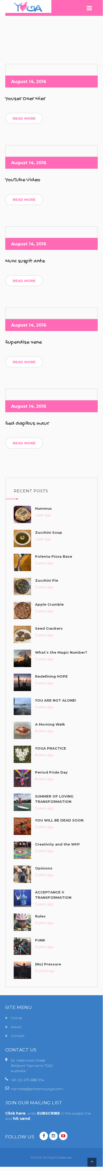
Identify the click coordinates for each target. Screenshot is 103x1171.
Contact (17, 1035)
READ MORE (24, 118)
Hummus (43, 508)
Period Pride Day (51, 772)
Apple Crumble (49, 604)
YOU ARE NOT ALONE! (55, 700)
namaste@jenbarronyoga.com (37, 1088)
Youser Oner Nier (25, 98)
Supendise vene (23, 342)
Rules (40, 916)
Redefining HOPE (51, 676)
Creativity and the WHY (57, 844)
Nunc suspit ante (25, 261)
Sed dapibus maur (27, 423)
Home (16, 1017)
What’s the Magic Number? (61, 652)
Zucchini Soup (48, 532)
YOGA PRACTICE (50, 748)
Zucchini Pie (46, 580)
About (16, 1026)
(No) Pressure (48, 964)
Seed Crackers (49, 628)
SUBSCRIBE (49, 1113)
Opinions (43, 868)
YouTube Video (22, 180)
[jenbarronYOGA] (28, 6)
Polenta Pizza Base (53, 556)
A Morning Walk (50, 724)
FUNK (40, 940)
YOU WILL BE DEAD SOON (59, 820)
